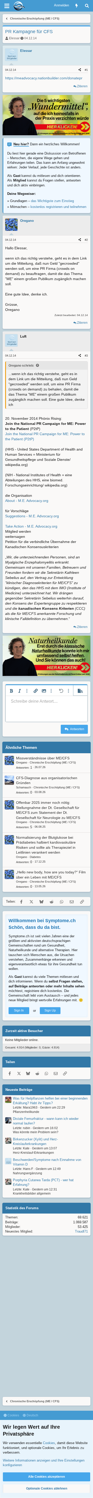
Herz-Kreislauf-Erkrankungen (33, 1152)
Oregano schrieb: (21, 365)
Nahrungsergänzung (27, 1173)
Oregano (21, 762)
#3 (86, 355)
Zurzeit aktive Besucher (24, 1031)
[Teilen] (79, 70)
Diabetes (35, 856)
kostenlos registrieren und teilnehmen (58, 207)
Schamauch (23, 787)
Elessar (14, 38)
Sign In (19, 1010)
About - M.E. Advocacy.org (26, 501)
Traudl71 (81, 1231)
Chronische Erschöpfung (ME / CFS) (53, 762)
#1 (86, 69)
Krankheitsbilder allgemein (32, 1193)
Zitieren (82, 86)
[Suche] (87, 6)
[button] (11, 691)
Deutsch (32, 1415)
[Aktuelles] (77, 6)
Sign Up (50, 1010)
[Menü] (6, 6)
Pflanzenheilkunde (26, 1112)
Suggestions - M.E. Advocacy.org (32, 516)
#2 (86, 239)
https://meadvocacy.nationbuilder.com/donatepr (43, 78)
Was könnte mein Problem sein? (35, 1132)
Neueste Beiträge (18, 1090)
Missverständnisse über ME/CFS (42, 758)
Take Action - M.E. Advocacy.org (31, 526)
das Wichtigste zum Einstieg (52, 201)
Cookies (13, 1415)
